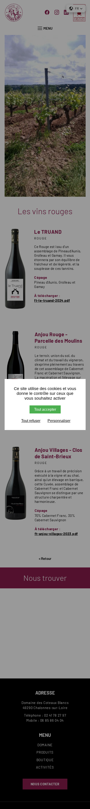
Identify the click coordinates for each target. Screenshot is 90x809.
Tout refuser (30, 421)
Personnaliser (59, 421)
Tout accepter (45, 409)
